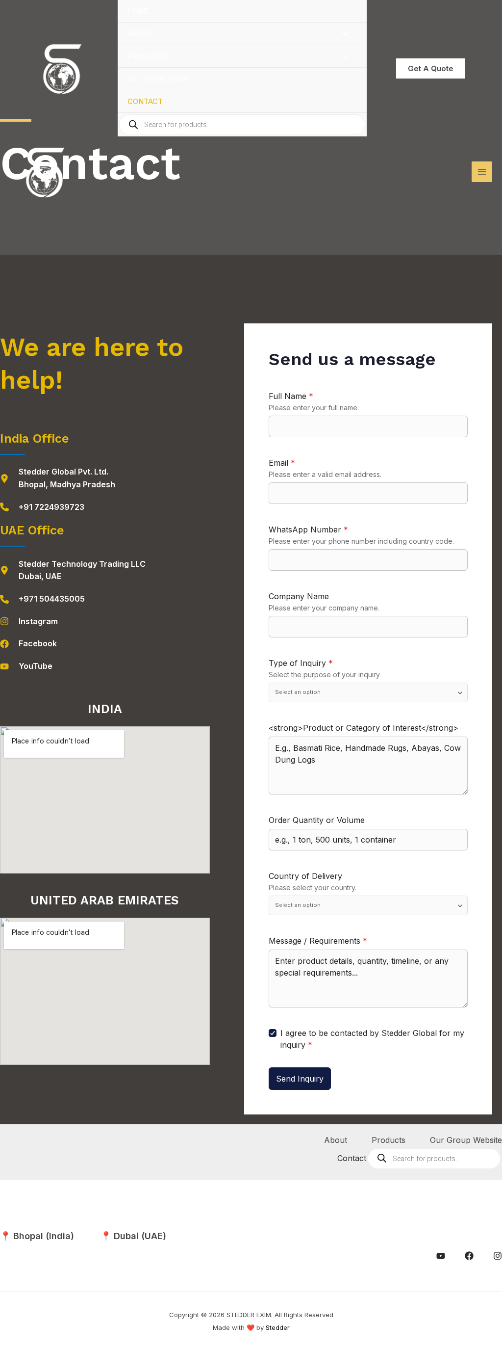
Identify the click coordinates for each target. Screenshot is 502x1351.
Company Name (299, 596)
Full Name (291, 396)
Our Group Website (466, 1140)
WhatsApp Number (308, 529)
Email (282, 463)
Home (138, 11)
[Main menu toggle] (482, 171)
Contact (145, 101)
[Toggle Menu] (343, 34)
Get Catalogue (157, 78)
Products (147, 56)
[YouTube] (26, 666)
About (140, 33)
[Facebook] (28, 643)
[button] (430, 68)
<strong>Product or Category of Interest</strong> (363, 728)
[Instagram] (29, 621)
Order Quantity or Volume (317, 820)
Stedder (278, 1327)
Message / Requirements (318, 941)
